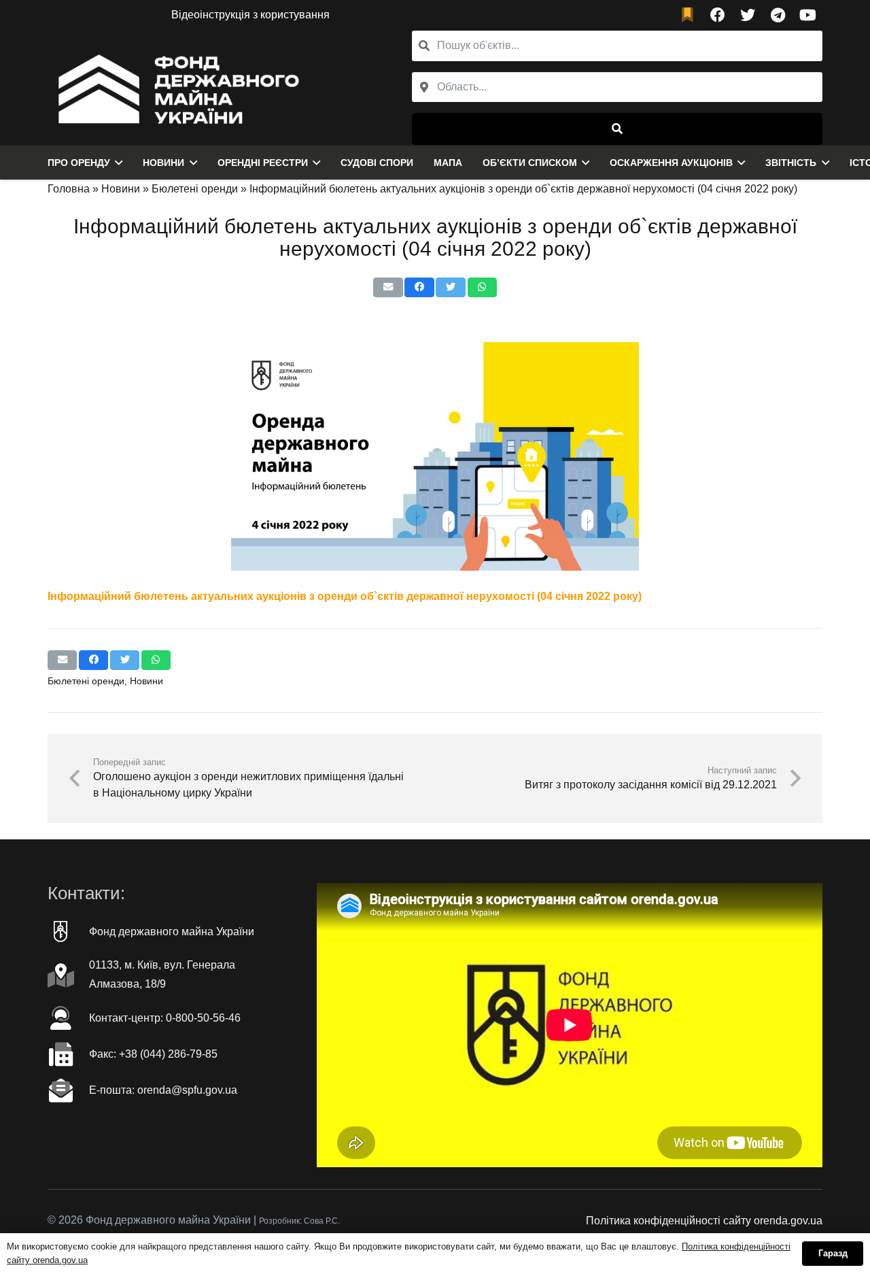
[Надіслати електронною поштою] (387, 287)
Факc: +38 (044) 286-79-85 (153, 1054)
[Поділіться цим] (419, 287)
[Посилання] (175, 88)
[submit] (617, 129)
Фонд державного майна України (171, 931)
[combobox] (617, 87)
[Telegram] (778, 15)
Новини (120, 189)
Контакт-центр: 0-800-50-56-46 (165, 1018)
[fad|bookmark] (690, 15)
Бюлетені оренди (195, 189)
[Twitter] (748, 15)
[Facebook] (718, 15)
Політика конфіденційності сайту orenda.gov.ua (704, 1220)
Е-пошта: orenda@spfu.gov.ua (163, 1090)
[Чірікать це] (450, 287)
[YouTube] (807, 15)
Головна (69, 189)
